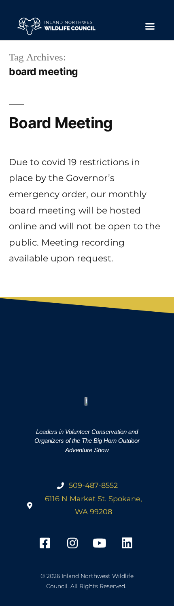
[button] (149, 26)
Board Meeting (60, 123)
